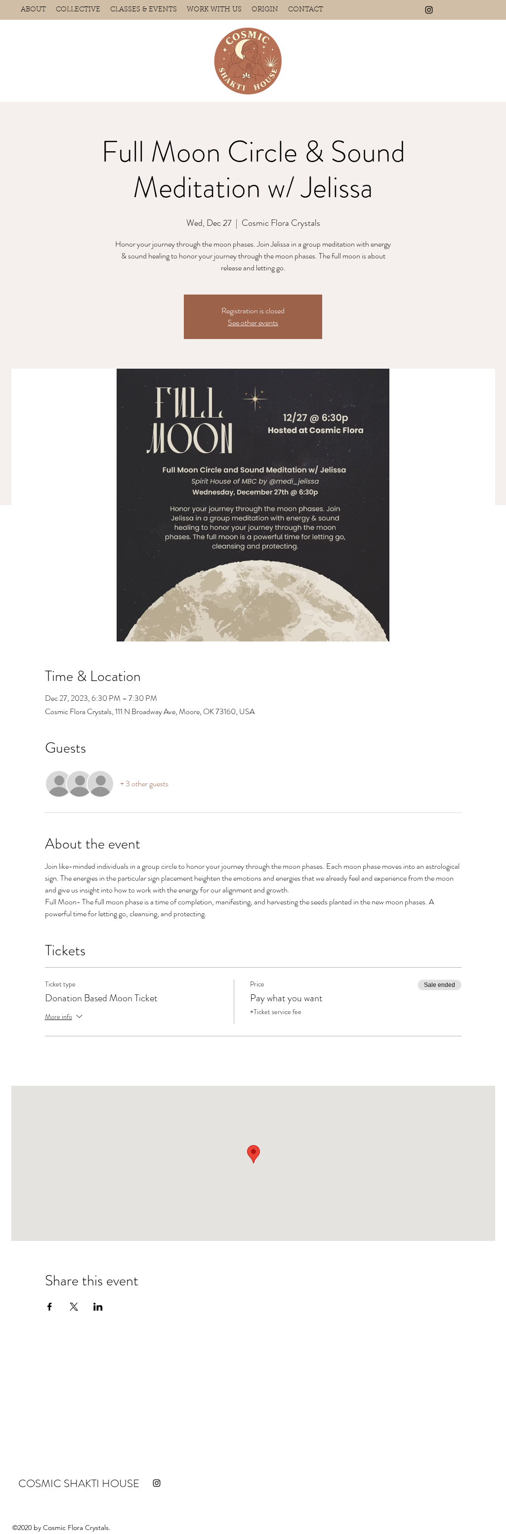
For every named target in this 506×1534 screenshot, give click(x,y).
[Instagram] (429, 10)
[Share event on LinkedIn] (98, 1307)
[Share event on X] (74, 1307)
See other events (253, 322)
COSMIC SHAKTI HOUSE (78, 1483)
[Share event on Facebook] (49, 1307)
